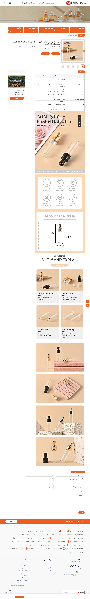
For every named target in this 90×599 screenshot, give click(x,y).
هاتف (52, 483)
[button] (62, 51)
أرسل (81, 512)
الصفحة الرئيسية (50, 3)
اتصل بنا (24, 3)
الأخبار (30, 3)
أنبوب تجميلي (66, 31)
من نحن (35, 3)
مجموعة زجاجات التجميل (48, 31)
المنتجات (41, 3)
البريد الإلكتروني (80, 475)
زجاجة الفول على (49, 28)
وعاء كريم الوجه (65, 28)
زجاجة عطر (82, 31)
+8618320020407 (18, 92)
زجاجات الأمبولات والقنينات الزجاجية (62, 16)
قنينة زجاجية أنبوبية (49, 16)
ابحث (81, 35)
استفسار (55, 53)
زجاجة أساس (20, 28)
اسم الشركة (81, 483)
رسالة (82, 491)
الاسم (52, 475)
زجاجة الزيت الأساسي (33, 28)
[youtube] (6, 593)
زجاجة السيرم (81, 28)
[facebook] (10, 593)
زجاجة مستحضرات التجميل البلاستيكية (18, 585)
